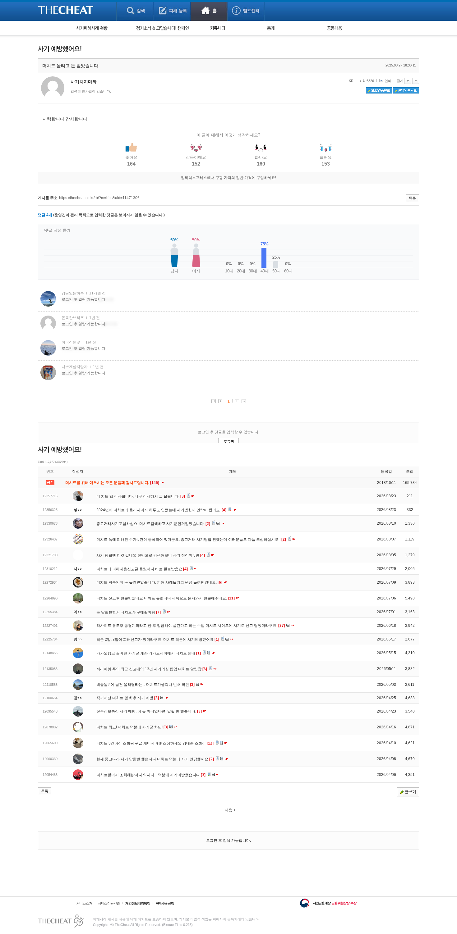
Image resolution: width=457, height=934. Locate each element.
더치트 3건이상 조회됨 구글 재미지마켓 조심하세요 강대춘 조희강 (155, 743)
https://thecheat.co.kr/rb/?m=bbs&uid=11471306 (99, 198)
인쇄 (388, 81)
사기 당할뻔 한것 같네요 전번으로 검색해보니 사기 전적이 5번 (150, 555)
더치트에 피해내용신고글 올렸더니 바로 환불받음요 (142, 569)
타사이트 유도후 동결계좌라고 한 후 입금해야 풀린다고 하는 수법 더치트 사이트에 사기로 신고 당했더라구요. (190, 625)
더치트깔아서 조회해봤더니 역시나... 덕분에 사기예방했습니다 (150, 775)
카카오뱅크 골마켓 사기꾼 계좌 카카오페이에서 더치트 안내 (148, 653)
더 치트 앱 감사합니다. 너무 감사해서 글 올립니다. (140, 496)
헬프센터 (246, 10)
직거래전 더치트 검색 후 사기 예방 (127, 698)
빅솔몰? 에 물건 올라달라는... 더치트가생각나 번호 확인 (145, 684)
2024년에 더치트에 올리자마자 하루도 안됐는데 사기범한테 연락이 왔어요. (161, 510)
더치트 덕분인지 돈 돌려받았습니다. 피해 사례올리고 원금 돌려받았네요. (159, 582)
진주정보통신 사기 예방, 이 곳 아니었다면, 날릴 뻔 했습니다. (149, 711)
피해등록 (172, 10)
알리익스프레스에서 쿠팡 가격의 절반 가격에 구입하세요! (228, 177)
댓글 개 (45, 215)
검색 (135, 10)
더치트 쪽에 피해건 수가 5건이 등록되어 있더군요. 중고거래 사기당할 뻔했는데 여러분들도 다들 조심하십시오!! (191, 539)
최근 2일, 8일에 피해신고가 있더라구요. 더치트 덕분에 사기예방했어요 (157, 639)
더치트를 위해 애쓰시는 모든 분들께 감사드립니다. (112, 483)
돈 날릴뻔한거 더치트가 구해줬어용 (128, 612)
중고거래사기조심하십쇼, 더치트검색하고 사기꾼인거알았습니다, (153, 524)
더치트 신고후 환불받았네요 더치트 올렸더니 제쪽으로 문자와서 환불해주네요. (165, 598)
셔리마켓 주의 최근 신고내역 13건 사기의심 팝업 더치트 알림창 (151, 669)
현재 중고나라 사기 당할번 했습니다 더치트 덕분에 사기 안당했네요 (155, 759)
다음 (228, 810)
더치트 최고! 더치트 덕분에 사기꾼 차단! (132, 727)
